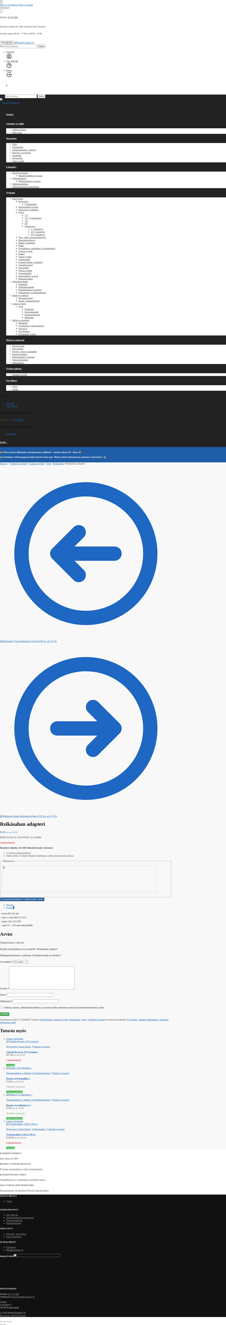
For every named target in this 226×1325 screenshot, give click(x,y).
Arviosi (4, 988)
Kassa (9, 70)
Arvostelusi (6, 962)
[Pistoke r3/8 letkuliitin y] (89, 1068)
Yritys (9, 1201)
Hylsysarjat (11, 1046)
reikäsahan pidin (8, 1022)
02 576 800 (13, 17)
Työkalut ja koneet (18, 463)
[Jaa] (7, 1321)
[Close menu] (1, 2)
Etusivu (3, 463)
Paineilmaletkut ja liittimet (18, 1073)
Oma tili (10, 52)
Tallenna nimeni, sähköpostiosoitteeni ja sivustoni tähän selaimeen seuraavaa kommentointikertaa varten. (54, 1007)
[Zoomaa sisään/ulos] (1, 1321)
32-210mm (132, 1019)
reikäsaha (163, 1019)
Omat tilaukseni (13, 1236)
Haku (41, 46)
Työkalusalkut (39, 1129)
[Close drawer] (1, 11)
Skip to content (25, 5)
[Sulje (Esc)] (10, 1321)
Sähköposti (6, 1001)
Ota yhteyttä (12, 61)
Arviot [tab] (10, 907)
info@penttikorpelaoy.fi (22, 1297)
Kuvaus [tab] (10, 905)
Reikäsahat (58, 463)
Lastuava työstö (36, 463)
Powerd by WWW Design (13, 1315)
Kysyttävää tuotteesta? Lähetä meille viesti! (22, 899)
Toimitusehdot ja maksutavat (20, 1217)
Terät (48, 463)
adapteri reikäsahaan (148, 1019)
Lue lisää (10, 1065)
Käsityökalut (45, 1019)
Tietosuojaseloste (14, 1220)
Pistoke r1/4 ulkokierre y (18, 1105)
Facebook (11, 434)
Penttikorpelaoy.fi (14, 1250)
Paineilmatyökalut (41, 1073)
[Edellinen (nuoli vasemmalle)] (1, 1324)
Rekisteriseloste (13, 1223)
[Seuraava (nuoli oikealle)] (4, 1324)
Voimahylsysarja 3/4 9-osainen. (22, 1052)
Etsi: (2, 46)
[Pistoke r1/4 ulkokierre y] (89, 1094)
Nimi (3, 995)
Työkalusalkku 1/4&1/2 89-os (21, 1134)
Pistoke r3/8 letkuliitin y (18, 1078)
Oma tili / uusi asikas (16, 1234)
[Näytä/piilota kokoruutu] (4, 1321)
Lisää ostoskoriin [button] (14, 1092)
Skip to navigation (9, 5)
